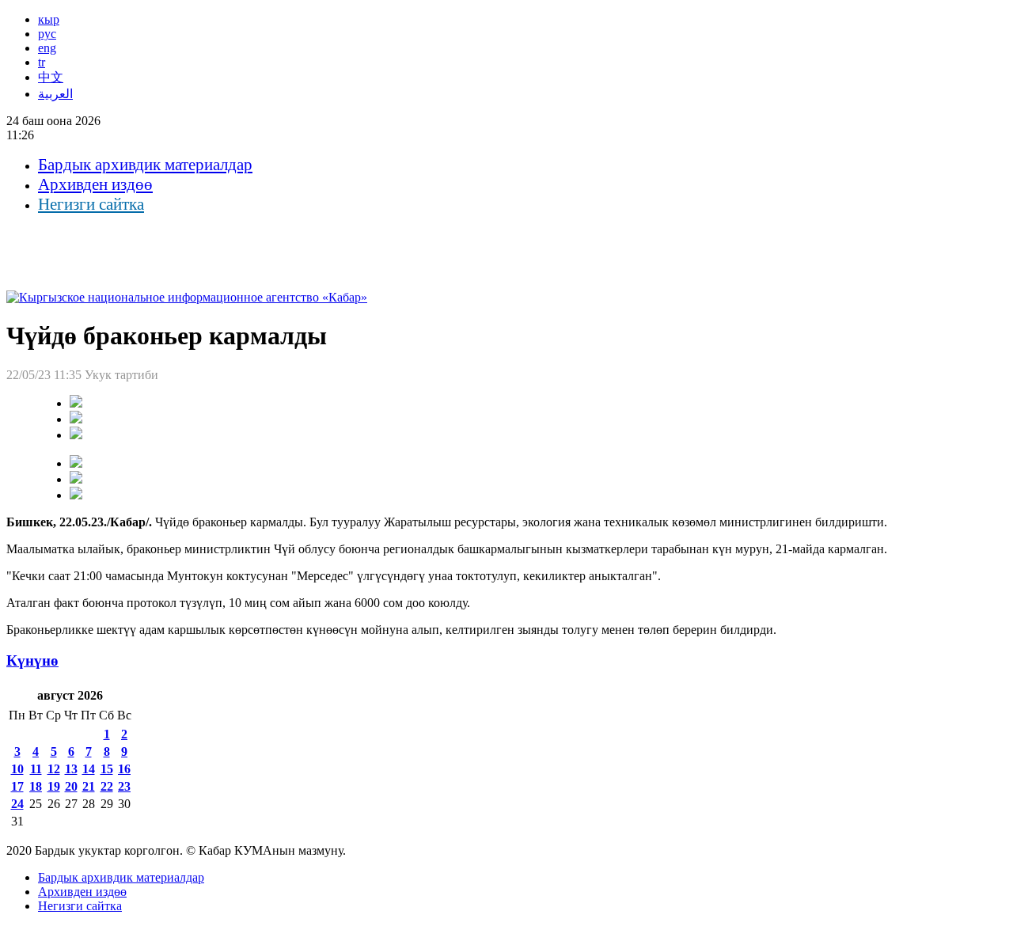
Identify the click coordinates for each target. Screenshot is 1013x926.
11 (36, 769)
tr (41, 62)
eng (47, 48)
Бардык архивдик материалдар (145, 164)
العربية (55, 94)
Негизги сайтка (91, 204)
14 (88, 769)
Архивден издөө (95, 184)
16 (124, 769)
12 (53, 769)
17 (17, 786)
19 (53, 786)
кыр (48, 19)
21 (88, 786)
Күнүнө (32, 660)
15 (107, 769)
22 (107, 786)
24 (17, 803)
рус (47, 33)
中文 (50, 77)
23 (124, 786)
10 (17, 769)
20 (71, 786)
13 (71, 769)
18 (35, 786)
